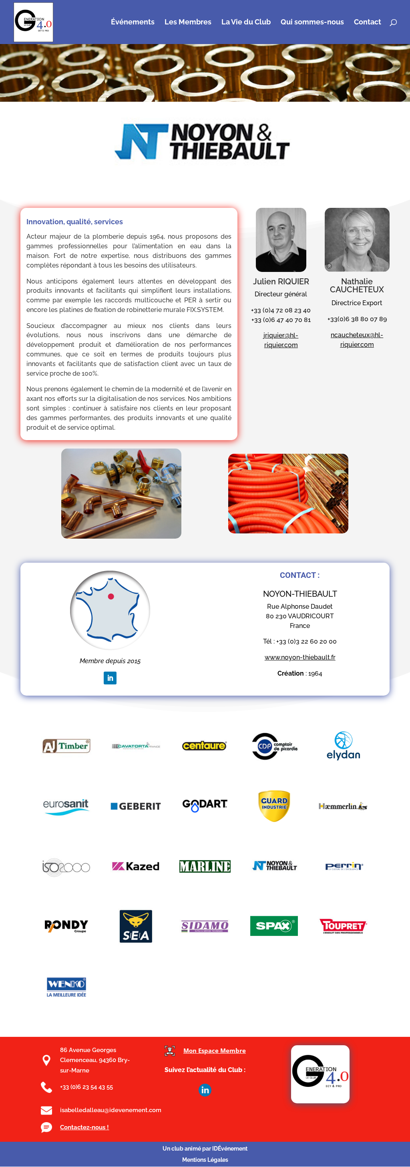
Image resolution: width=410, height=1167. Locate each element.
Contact (367, 22)
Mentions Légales (205, 1160)
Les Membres (188, 22)
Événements (133, 22)
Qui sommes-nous (312, 22)
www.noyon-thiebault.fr (300, 657)
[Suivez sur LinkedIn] (110, 678)
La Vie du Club (246, 22)
